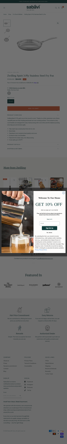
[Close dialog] (63, 193)
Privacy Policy (38, 249)
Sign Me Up (49, 228)
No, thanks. (49, 232)
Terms (45, 249)
